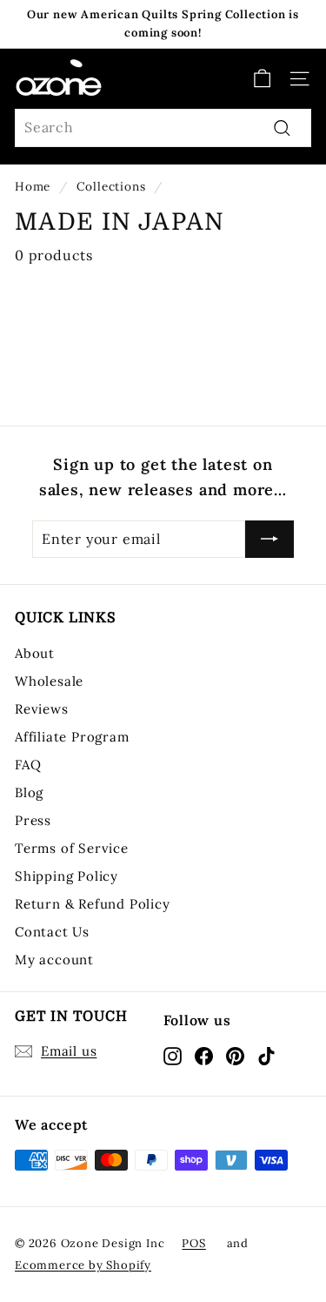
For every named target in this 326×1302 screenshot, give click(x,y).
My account (54, 959)
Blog (29, 792)
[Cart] (262, 78)
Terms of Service (72, 848)
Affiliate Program (72, 736)
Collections (111, 186)
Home (32, 186)
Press (33, 820)
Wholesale (49, 681)
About (35, 653)
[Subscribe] (269, 539)
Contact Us (52, 931)
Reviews (42, 709)
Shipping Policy (66, 876)
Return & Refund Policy (92, 904)
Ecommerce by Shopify (83, 1265)
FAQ (28, 764)
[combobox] (163, 128)
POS (193, 1243)
